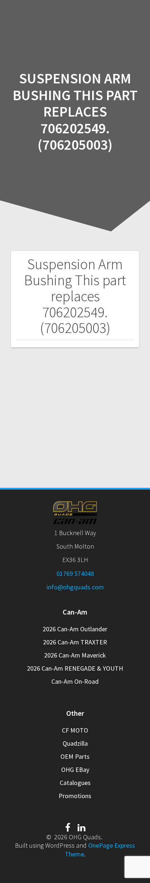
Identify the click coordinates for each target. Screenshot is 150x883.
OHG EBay (75, 769)
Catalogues (75, 782)
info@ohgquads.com (75, 587)
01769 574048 (75, 573)
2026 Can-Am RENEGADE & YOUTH (75, 668)
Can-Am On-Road (75, 681)
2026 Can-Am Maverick (75, 655)
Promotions (75, 796)
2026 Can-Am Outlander (75, 629)
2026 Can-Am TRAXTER (75, 642)
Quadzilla (75, 743)
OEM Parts (75, 756)
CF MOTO (75, 730)
